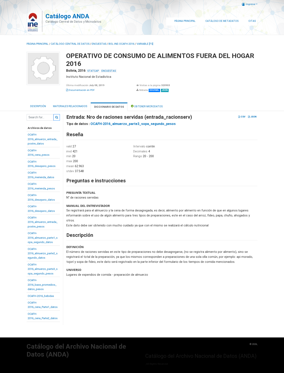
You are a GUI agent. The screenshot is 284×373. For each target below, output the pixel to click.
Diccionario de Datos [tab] (109, 106)
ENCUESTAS (99, 43)
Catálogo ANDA (67, 16)
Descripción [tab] (38, 106)
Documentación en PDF (81, 90)
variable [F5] (145, 43)
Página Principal (184, 21)
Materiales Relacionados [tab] (70, 106)
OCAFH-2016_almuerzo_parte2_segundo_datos (43, 253)
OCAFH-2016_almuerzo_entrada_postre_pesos (43, 222)
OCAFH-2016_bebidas (41, 296)
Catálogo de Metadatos (221, 21)
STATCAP (93, 70)
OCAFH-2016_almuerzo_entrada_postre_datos (43, 139)
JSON (253, 116)
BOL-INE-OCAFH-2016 (121, 43)
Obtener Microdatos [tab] (148, 106)
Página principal (37, 43)
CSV (242, 116)
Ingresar (251, 4)
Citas (252, 21)
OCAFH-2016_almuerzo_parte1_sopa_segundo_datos (43, 238)
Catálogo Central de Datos (70, 43)
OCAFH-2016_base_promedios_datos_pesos (42, 285)
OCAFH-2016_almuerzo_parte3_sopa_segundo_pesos (43, 269)
